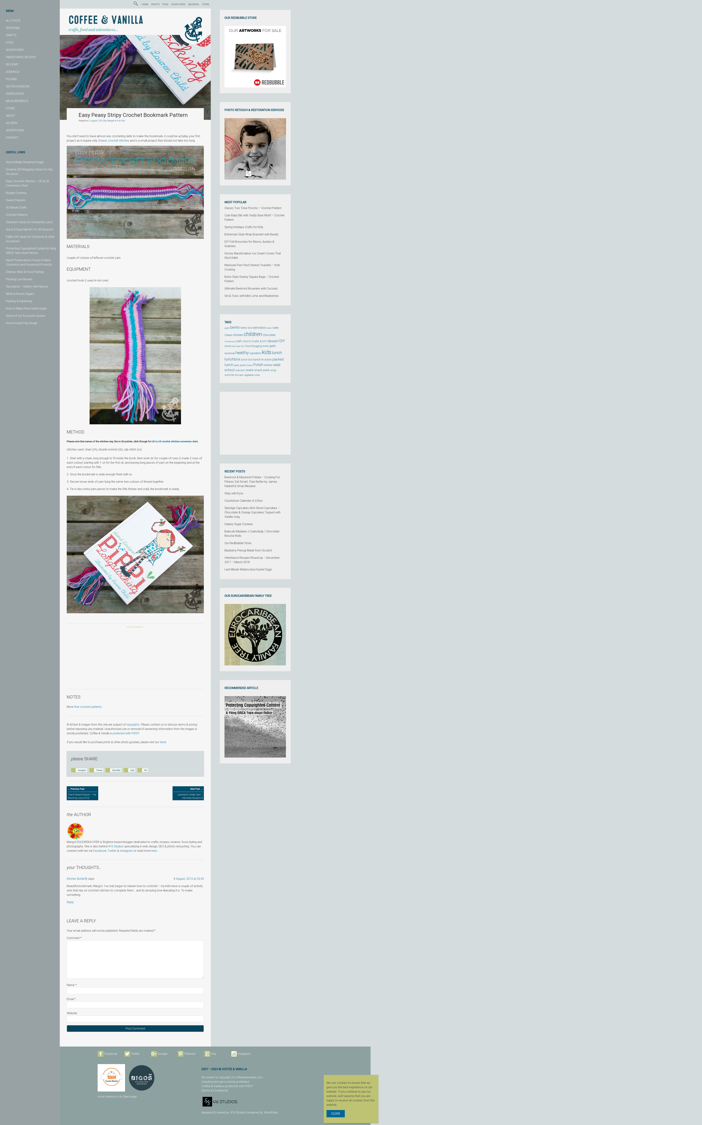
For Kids (121, 120)
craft (238, 341)
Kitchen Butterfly (77, 878)
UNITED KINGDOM (17, 86)
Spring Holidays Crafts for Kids (243, 227)
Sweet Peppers (16, 200)
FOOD (9, 42)
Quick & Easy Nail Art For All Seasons (29, 229)
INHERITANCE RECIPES (21, 57)
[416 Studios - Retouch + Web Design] (248, 1101)
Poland (249, 365)
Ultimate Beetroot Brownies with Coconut (251, 288)
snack (250, 370)
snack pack (261, 370)
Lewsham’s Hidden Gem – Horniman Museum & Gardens (190, 795)
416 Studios (116, 846)
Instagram (126, 850)
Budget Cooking (16, 193)
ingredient (255, 353)
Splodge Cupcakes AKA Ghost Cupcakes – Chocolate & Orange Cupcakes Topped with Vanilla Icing (252, 512)
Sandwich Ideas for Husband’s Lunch (29, 222)
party (236, 365)
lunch (277, 352)
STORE (10, 108)
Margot (110, 120)
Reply (70, 902)
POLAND (11, 79)
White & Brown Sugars (20, 294)
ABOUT (10, 115)
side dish (240, 370)
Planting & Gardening (19, 301)
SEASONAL (13, 28)
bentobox (259, 327)
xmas (257, 375)
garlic (272, 346)
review (268, 365)
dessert (273, 341)
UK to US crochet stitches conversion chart (175, 441)
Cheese (228, 335)
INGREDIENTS (15, 93)
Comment (74, 938)
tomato (239, 374)
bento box (246, 327)
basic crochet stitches (115, 140)
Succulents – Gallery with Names (27, 286)
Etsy (213, 1053)
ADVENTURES (15, 50)
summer (229, 374)
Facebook (99, 850)
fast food (236, 346)
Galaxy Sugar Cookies (238, 524)
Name (72, 985)
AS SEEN (11, 123)
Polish (258, 365)
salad (276, 365)
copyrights (132, 724)
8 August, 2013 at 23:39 (189, 878)
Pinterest (189, 1053)
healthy (242, 352)
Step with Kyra (233, 493)
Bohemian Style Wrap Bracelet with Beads (251, 234)
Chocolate (269, 335)
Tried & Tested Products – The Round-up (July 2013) (82, 793)
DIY (282, 341)
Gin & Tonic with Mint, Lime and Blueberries (251, 296)
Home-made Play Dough (21, 323)
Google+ (163, 1053)
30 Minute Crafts (16, 207)
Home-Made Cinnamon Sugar (25, 162)
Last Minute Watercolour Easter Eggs (248, 569)
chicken (238, 335)
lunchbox (232, 359)
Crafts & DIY (259, 341)
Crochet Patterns (17, 215)
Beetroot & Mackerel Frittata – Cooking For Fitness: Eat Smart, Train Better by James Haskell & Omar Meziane (252, 482)
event (227, 346)
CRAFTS (11, 35)
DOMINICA (13, 72)
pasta (243, 365)
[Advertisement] (135, 659)
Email (71, 999)
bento (235, 327)
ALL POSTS (13, 20)
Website (72, 1013)
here (154, 850)
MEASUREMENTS (17, 101)
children (253, 334)
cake (275, 327)
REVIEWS (12, 64)
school (229, 370)
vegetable (249, 375)
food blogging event (257, 346)
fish (243, 346)
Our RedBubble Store (237, 543)
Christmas (229, 341)
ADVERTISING (15, 130)
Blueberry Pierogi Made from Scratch (248, 550)
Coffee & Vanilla (106, 20)
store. (163, 742)
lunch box (247, 359)
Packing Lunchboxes (19, 279)
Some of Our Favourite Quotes (25, 316)
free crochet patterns (87, 707)
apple (226, 328)
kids (266, 352)
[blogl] (111, 1078)
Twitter (112, 850)
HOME (145, 4)
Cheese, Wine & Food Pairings (25, 272)
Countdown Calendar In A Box (243, 500)
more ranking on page (117, 1096)
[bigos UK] (141, 1078)
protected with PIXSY (126, 733)
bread (269, 328)
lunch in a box (263, 359)
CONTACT (12, 137)
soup (273, 370)
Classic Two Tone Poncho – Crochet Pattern (253, 208)
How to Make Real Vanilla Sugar (26, 308)
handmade (229, 353)
